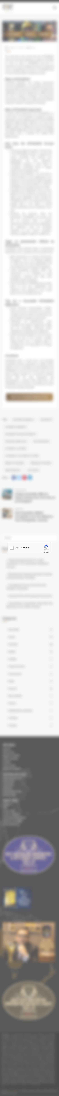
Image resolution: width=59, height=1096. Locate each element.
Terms (47, 552)
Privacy (43, 552)
